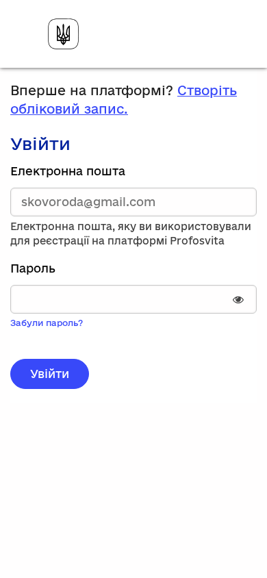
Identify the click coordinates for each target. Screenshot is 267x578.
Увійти (49, 373)
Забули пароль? (46, 322)
